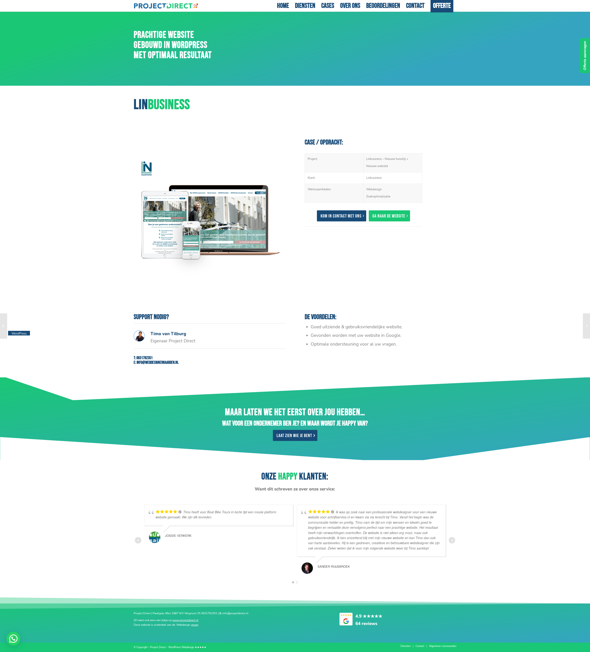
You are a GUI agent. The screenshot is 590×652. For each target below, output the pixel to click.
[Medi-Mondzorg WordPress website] (586, 326)
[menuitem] (283, 6)
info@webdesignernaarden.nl (158, 362)
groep (194, 625)
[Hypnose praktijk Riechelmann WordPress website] (3, 326)
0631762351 (144, 357)
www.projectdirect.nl (185, 620)
